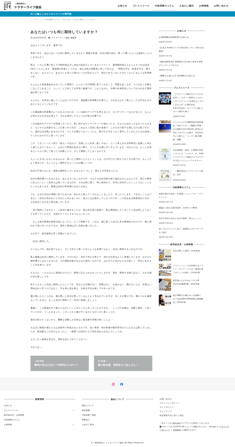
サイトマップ (166, 411)
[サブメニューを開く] (73, 410)
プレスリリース (11, 410)
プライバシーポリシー (170, 403)
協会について (88, 405)
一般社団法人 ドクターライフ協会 (108, 442)
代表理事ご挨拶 (89, 415)
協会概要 (86, 410)
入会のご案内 (88, 424)
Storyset (176, 423)
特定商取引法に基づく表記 (172, 415)
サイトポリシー (167, 407)
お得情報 (8, 424)
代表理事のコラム (12, 419)
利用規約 (177, 429)
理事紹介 (86, 419)
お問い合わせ (166, 398)
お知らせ (8, 405)
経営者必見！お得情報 (14, 415)
